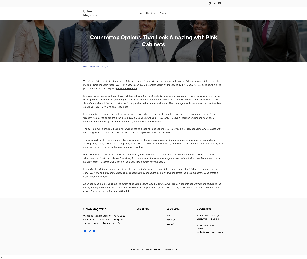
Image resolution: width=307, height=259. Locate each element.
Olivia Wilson (89, 67)
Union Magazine (94, 209)
